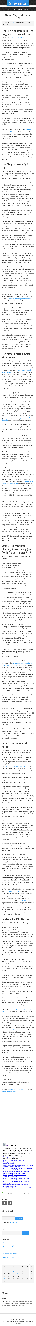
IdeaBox (18, 1323)
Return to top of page (18, 1319)
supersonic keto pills (8, 1246)
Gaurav (13, 37)
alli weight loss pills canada (10, 1257)
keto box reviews (25, 900)
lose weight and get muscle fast (20, 299)
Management (13, 1089)
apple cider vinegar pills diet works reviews (15, 1242)
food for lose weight (14, 1030)
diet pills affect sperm (12, 891)
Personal (20, 1089)
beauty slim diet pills (8, 1250)
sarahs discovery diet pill (9, 1253)
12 (18, 1274)
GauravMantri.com (18, 3)
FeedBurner (14, 1222)
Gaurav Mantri (19, 1321)
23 (4, 1279)
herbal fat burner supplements (16, 766)
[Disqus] (18, 1118)
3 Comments (20, 37)
